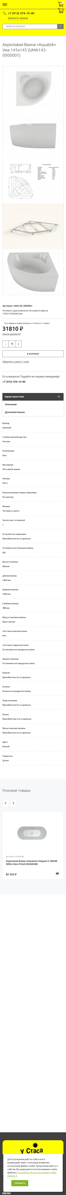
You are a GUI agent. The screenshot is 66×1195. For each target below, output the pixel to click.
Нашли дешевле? (11, 334)
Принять (20, 1183)
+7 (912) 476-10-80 (21, 13)
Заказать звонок (18, 18)
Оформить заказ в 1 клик (15, 361)
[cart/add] (57, 873)
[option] (33, 846)
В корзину (33, 354)
